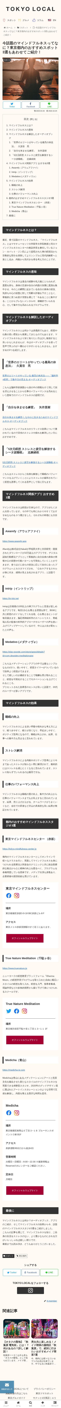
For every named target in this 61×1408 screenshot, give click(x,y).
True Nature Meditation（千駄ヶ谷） (30, 207)
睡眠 (50, 462)
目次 (26, 119)
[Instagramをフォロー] (30, 1290)
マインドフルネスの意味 (21, 129)
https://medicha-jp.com (14, 1070)
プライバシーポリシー (45, 1389)
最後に (12, 215)
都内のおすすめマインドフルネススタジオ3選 (31, 198)
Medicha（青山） (20, 211)
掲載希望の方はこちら (17, 1393)
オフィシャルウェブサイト (25, 938)
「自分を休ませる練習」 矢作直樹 (29, 150)
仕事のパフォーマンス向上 (25, 194)
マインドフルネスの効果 (21, 180)
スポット (9, 1256)
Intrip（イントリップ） (23, 172)
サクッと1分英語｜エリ (44, 1398)
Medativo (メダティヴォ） (24, 176)
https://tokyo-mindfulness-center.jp (19, 849)
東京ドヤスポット (44, 1393)
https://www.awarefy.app (14, 541)
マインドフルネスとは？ (21, 125)
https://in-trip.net (11, 598)
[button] (55, 708)
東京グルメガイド (16, 1398)
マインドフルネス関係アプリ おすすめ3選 (29, 163)
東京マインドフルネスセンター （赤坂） (32, 202)
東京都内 (23, 1256)
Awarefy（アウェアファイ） (25, 167)
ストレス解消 (18, 189)
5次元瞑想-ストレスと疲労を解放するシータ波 (25, 462)
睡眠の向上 (17, 185)
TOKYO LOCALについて (16, 1389)
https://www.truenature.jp (15, 968)
